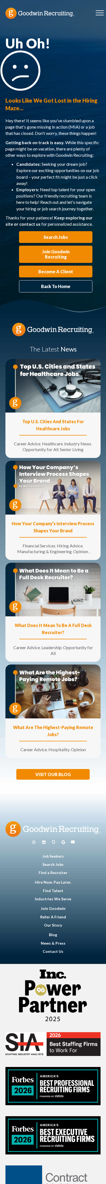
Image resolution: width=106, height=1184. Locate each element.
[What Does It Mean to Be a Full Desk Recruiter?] (53, 589)
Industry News (77, 443)
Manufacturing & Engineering (44, 551)
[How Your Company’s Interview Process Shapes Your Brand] (53, 487)
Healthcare (52, 443)
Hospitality (59, 749)
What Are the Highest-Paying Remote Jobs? (53, 731)
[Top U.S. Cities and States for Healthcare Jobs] (53, 385)
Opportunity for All (40, 449)
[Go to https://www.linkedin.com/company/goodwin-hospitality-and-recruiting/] (43, 842)
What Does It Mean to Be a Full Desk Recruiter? (53, 629)
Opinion (80, 551)
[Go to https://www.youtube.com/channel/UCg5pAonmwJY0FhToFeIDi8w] (73, 842)
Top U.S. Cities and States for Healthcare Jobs (53, 425)
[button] (53, 774)
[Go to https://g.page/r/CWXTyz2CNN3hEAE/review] (63, 842)
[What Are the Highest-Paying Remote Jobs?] (53, 691)
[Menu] (99, 13)
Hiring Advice (70, 545)
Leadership (51, 647)
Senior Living (71, 449)
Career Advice (27, 443)
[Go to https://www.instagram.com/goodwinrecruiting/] (33, 842)
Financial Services (39, 545)
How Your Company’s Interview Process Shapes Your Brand (53, 527)
